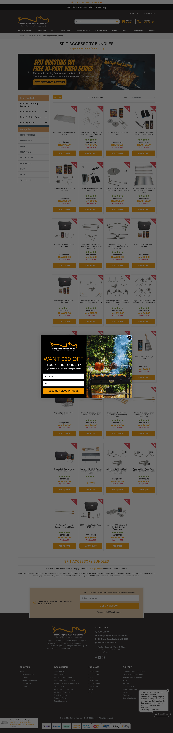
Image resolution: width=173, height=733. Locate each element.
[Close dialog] (129, 338)
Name (45, 372)
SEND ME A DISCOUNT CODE (63, 391)
